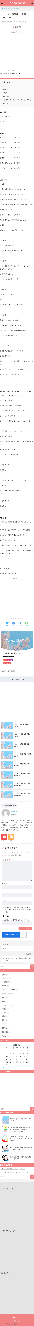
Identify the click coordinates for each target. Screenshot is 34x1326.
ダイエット (8, 1005)
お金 (4, 975)
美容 (4, 1028)
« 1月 (3, 1068)
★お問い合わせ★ (17, 1321)
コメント (6, 860)
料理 (5, 1009)
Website (11, 840)
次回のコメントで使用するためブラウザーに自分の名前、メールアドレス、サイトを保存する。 (18, 910)
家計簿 (13, 671)
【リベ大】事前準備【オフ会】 (9, 1169)
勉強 (4, 1016)
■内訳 (5, 93)
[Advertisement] (17, 51)
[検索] (32, 966)
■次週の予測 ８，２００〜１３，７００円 (17, 100)
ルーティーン (7, 993)
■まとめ (5, 103)
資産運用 (7, 982)
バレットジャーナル (9, 989)
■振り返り (6, 96)
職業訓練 (6, 1032)
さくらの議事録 (17, 3)
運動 (5, 1012)
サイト (4, 900)
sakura (22, 1169)
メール (5, 891)
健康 (4, 1001)
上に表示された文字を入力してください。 (16, 920)
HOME (18, 1317)
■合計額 (5, 89)
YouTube (4, 840)
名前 (4, 883)
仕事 (4, 997)
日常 (4, 1020)
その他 (5, 985)
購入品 (5, 1036)
